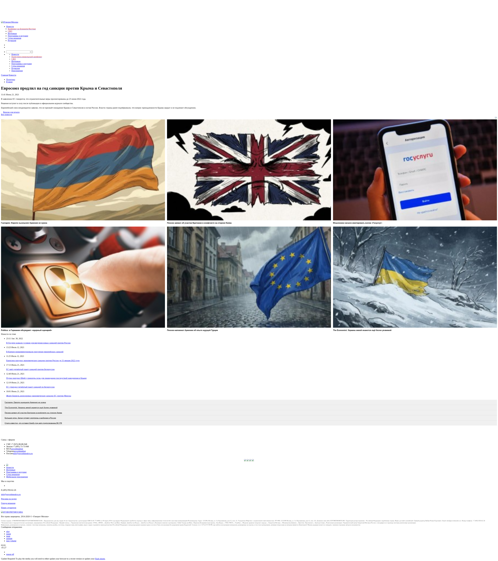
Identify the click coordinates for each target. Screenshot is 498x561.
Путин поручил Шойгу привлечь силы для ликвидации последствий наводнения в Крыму (46, 378)
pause (8, 534)
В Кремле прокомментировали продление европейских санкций (34, 352)
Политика (10, 79)
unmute (9, 538)
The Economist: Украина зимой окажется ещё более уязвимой (31, 407)
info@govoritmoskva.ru (23, 453)
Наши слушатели (8, 508)
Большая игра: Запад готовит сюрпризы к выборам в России (30, 418)
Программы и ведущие (18, 36)
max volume (11, 541)
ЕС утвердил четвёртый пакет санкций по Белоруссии (30, 387)
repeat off (10, 554)
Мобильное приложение (17, 477)
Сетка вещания (14, 38)
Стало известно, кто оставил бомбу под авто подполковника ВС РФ (33, 423)
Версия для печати (11, 112)
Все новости (6, 114)
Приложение (17, 71)
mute (8, 536)
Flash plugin (100, 559)
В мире (9, 82)
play (8, 531)
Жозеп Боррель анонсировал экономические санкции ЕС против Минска (38, 396)
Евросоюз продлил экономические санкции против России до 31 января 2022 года (42, 360)
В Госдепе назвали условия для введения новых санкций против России (38, 343)
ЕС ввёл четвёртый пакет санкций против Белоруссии (30, 369)
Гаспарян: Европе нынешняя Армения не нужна (25, 402)
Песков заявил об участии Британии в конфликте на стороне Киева (33, 413)
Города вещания (8, 503)
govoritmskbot (17, 449)
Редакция (12, 40)
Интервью (12, 33)
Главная (4, 75)
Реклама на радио (9, 499)
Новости (10, 26)
